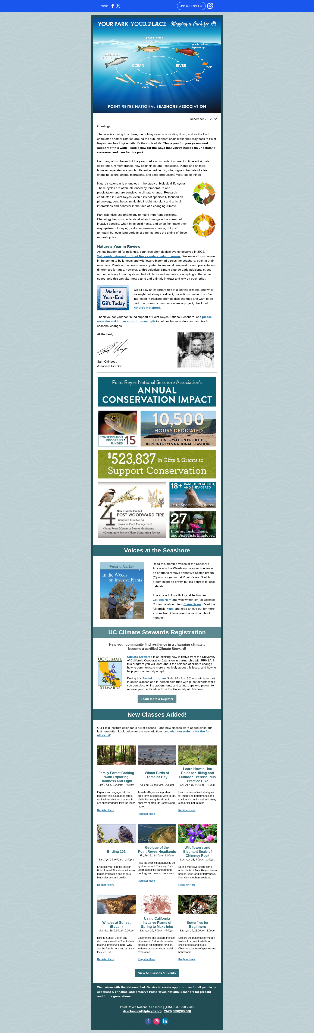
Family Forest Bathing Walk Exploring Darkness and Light (116, 777)
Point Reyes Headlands (157, 851)
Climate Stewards (139, 656)
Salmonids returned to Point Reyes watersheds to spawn (138, 256)
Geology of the (157, 847)
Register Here (105, 810)
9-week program (154, 678)
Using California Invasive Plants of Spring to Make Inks (157, 922)
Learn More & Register (157, 699)
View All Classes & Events (157, 973)
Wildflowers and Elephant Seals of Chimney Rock (197, 851)
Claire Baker (192, 604)
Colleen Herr (162, 599)
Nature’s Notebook (147, 307)
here (169, 608)
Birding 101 (116, 851)
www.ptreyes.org (177, 1011)
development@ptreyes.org (142, 1011)
